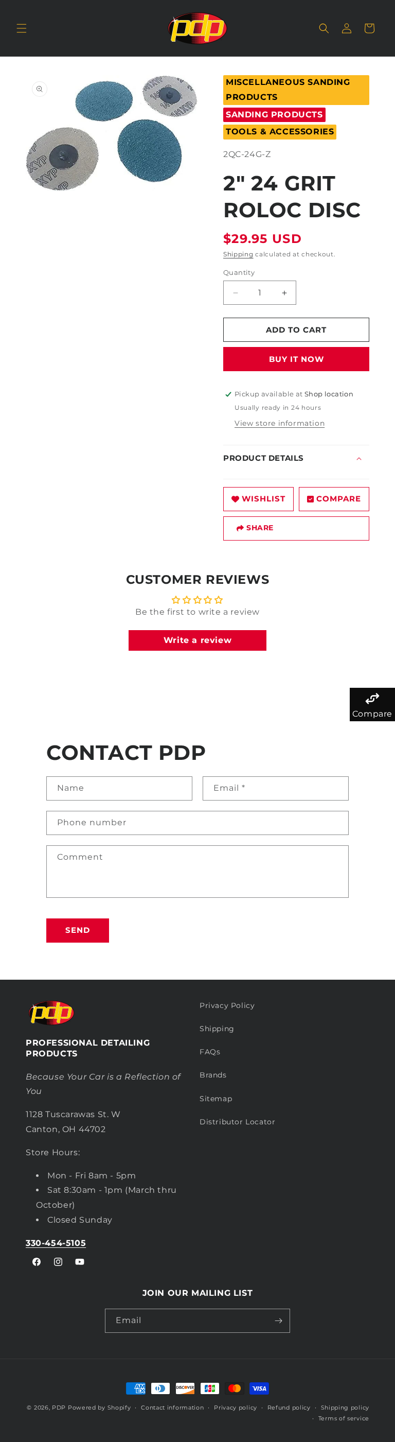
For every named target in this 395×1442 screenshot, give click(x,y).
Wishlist (263, 498)
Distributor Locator (237, 1121)
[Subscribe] (278, 1321)
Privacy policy (235, 1407)
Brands (213, 1075)
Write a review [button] (197, 640)
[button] (21, 28)
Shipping (238, 254)
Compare (338, 498)
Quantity (239, 272)
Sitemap (216, 1098)
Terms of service (343, 1418)
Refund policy (289, 1407)
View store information (280, 423)
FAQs (210, 1051)
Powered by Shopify (99, 1407)
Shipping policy (345, 1407)
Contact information (172, 1407)
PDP (59, 1407)
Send (77, 930)
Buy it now (296, 359)
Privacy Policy (227, 1005)
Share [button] (260, 527)
